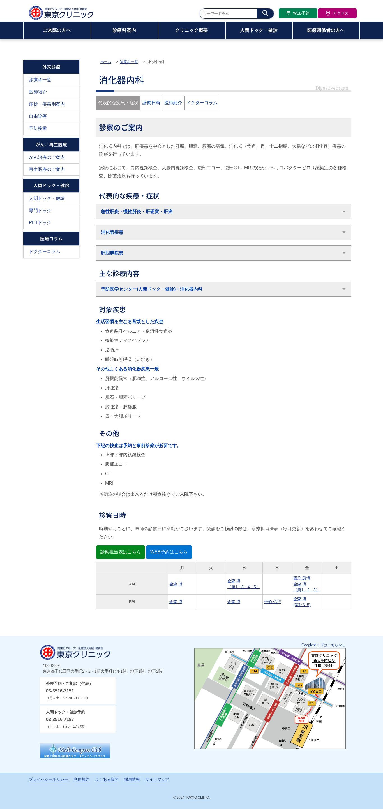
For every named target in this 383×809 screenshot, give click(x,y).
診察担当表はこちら (120, 552)
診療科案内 (124, 30)
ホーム (105, 62)
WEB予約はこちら (169, 552)
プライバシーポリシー (48, 779)
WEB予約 (301, 13)
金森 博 (175, 584)
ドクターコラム (44, 251)
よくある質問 (107, 779)
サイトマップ (157, 779)
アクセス (341, 13)
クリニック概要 (191, 30)
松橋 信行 (272, 601)
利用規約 (81, 779)
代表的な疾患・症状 (118, 102)
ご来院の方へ (57, 30)
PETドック (40, 222)
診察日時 (151, 102)
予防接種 (38, 128)
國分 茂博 (301, 578)
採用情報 (132, 779)
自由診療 (38, 116)
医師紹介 (38, 91)
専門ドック (40, 210)
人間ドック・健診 (259, 30)
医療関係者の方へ (326, 30)
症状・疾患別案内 (47, 104)
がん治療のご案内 (47, 157)
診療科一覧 (40, 79)
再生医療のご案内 (47, 169)
